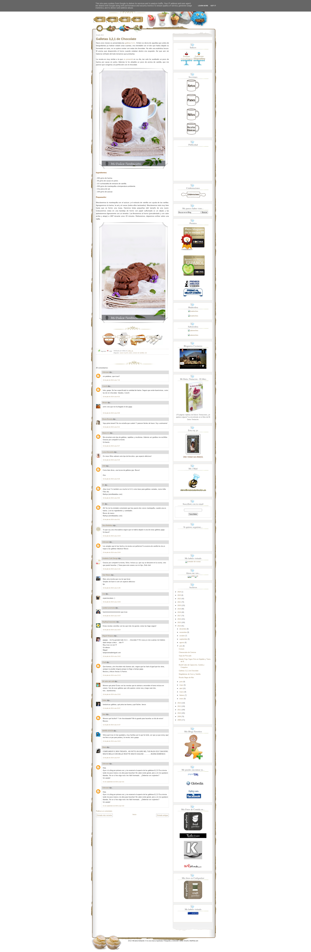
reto (146, 353)
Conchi (104, 386)
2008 (179, 720)
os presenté (128, 59)
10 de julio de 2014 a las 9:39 (111, 479)
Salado (137, 18)
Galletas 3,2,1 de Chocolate (116, 39)
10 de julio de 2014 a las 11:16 (111, 569)
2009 (179, 716)
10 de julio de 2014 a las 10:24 (112, 536)
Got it (213, 6)
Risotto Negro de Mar (186, 677)
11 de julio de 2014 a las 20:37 (111, 708)
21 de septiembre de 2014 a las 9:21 (113, 781)
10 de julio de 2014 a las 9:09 (111, 413)
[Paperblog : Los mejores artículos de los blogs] (193, 776)
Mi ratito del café (108, 681)
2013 (179, 703)
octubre (182, 636)
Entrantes (112, 20)
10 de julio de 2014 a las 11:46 (111, 588)
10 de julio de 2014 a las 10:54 (112, 552)
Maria (104, 747)
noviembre (183, 632)
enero (181, 699)
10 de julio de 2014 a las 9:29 (111, 460)
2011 (179, 710)
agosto (181, 642)
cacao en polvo (124, 353)
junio (181, 682)
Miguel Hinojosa (108, 636)
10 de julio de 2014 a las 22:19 (112, 675)
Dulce (124, 18)
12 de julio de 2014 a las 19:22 (112, 741)
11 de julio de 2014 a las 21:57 (111, 724)
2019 (179, 609)
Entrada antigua (162, 815)
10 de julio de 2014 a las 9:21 (111, 427)
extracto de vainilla (138, 353)
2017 (179, 616)
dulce (130, 353)
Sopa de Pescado (185, 656)
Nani (104, 714)
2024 (179, 592)
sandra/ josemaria (108, 608)
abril (180, 688)
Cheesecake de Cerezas (187, 652)
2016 (179, 619)
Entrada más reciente (104, 815)
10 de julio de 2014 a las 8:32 (111, 396)
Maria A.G (105, 433)
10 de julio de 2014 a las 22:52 (112, 694)
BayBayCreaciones (109, 622)
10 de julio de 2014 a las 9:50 (111, 498)
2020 (179, 605)
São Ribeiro (106, 575)
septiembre (183, 639)
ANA (104, 466)
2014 (179, 626)
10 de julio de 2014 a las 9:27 (111, 446)
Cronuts (181, 649)
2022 (179, 599)
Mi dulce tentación (139, 941)
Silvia (181, 941)
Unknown (105, 372)
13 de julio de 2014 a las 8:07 (111, 757)
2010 (179, 713)
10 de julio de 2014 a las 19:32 (112, 656)
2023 (179, 595)
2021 (179, 602)
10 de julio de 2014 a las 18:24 (112, 629)
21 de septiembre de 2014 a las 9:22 (113, 806)
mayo (181, 685)
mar (103, 594)
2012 (179, 706)
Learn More (203, 6)
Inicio (99, 18)
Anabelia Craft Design (110, 558)
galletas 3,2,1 (130, 43)
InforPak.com (194, 941)
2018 (179, 612)
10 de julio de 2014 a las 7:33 (111, 380)
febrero (181, 695)
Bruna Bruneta (107, 419)
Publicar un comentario (104, 811)
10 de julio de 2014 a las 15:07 (112, 615)
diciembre (182, 629)
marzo (181, 692)
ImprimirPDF (106, 351)
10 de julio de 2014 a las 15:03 (112, 602)
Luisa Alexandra (108, 452)
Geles (104, 700)
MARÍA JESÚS (107, 731)
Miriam (104, 403)
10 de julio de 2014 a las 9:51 (111, 519)
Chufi (104, 662)
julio (180, 646)
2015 (179, 622)
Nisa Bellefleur (107, 525)
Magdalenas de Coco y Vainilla (189, 674)
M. (103, 485)
